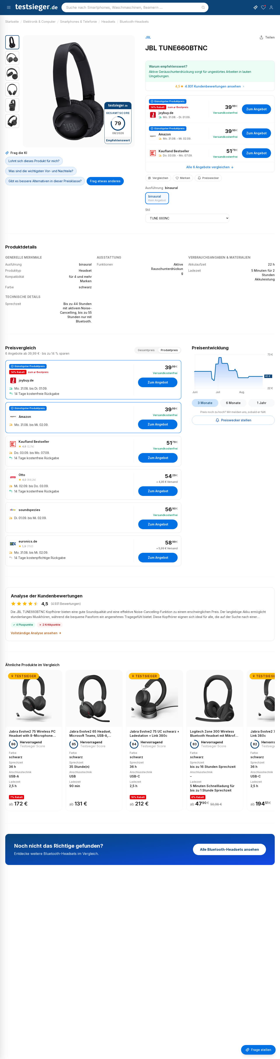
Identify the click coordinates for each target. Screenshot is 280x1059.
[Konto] (271, 7)
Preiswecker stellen (236, 420)
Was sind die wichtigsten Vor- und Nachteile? (41, 171)
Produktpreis (169, 350)
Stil (147, 210)
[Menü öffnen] (8, 7)
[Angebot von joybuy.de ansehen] (210, 109)
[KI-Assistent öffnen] (255, 7)
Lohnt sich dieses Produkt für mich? (34, 161)
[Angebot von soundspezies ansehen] (93, 517)
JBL (148, 37)
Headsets (108, 21)
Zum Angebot (256, 109)
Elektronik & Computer (39, 21)
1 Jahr (261, 403)
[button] (79, 91)
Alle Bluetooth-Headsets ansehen (229, 849)
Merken (185, 178)
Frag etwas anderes (105, 181)
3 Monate (205, 403)
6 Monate (233, 403)
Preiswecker (210, 178)
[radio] (157, 198)
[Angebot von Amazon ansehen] (210, 133)
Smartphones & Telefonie (78, 21)
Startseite (12, 21)
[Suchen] (203, 7)
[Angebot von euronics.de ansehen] (93, 551)
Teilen (270, 37)
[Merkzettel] (263, 7)
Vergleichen (160, 178)
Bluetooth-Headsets (134, 21)
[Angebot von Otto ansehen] (93, 484)
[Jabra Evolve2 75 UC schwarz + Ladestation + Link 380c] (154, 740)
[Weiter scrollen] (273, 737)
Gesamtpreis (146, 350)
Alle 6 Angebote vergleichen (208, 167)
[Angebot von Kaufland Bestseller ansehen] (210, 153)
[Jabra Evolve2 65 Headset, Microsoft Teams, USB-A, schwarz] (94, 740)
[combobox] (134, 7)
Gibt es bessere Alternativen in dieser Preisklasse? (45, 181)
